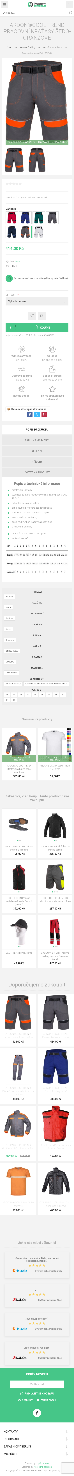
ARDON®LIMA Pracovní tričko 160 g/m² (55, 767)
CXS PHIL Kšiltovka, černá (19, 952)
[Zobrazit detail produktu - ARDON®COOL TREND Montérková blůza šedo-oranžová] (19, 745)
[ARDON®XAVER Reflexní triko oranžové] (18, 1181)
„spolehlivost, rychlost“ (37, 1348)
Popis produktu (37, 429)
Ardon (18, 261)
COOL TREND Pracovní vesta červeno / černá (56, 1147)
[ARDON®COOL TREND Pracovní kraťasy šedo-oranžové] (18, 1012)
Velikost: (12, 294)
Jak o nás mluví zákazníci (37, 1243)
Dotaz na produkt (37, 472)
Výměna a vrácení (21, 354)
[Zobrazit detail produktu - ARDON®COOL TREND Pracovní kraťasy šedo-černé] (52, 223)
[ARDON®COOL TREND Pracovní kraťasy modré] (56, 1066)
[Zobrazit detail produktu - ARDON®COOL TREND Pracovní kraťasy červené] (12, 223)
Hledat (70, 12)
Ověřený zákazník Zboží (50, 1300)
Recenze (37, 451)
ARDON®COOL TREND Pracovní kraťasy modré (55, 1090)
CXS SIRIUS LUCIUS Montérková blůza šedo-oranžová (56, 1204)
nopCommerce (42, 1463)
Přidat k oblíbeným (32, 316)
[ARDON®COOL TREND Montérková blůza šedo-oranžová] (18, 1124)
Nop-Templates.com (43, 1467)
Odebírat (27, 1400)
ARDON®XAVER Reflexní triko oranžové (18, 1204)
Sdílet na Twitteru (37, 414)
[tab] (37, 430)
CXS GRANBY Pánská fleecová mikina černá (55, 848)
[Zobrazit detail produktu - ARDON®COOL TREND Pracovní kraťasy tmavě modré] (12, 237)
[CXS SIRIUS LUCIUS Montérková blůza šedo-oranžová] (56, 1181)
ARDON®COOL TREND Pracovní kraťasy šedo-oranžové (18, 1036)
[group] (55, 745)
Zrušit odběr (48, 1400)
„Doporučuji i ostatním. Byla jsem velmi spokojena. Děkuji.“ (37, 1259)
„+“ (37, 1290)
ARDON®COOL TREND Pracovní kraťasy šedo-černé (56, 1036)
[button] (17, 840)
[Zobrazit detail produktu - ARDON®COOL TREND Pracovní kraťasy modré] (25, 223)
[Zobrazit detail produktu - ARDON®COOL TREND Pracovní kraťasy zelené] (39, 223)
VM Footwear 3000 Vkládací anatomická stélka (19, 848)
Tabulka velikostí (37, 440)
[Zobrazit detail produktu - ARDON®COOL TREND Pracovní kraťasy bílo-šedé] (39, 237)
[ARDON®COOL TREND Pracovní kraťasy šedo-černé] (56, 1012)
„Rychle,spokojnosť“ (37, 1319)
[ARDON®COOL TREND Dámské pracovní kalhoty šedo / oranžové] (18, 1066)
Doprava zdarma (21, 373)
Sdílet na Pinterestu (44, 414)
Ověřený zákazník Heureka (48, 1271)
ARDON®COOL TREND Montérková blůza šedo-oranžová (19, 769)
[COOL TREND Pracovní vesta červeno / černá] (56, 1124)
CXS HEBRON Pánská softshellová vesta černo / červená (19, 901)
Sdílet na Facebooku (30, 414)
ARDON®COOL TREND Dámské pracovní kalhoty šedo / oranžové (18, 1091)
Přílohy (37, 461)
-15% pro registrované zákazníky (19, 758)
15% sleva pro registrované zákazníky (37, 142)
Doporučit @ (42, 316)
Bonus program (52, 373)
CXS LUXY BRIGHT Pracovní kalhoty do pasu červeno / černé (55, 956)
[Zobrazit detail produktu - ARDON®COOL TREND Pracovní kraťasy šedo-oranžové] (25, 237)
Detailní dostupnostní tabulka (28, 409)
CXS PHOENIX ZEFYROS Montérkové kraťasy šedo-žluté (55, 900)
